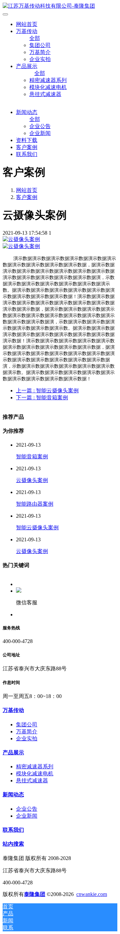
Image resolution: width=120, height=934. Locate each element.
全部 (34, 38)
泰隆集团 (34, 894)
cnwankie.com (91, 894)
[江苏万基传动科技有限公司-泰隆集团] (60, 6)
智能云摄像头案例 (37, 527)
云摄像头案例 (32, 480)
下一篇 (42, 397)
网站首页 (26, 24)
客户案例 (26, 197)
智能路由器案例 (34, 504)
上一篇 (47, 390)
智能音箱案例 (32, 456)
